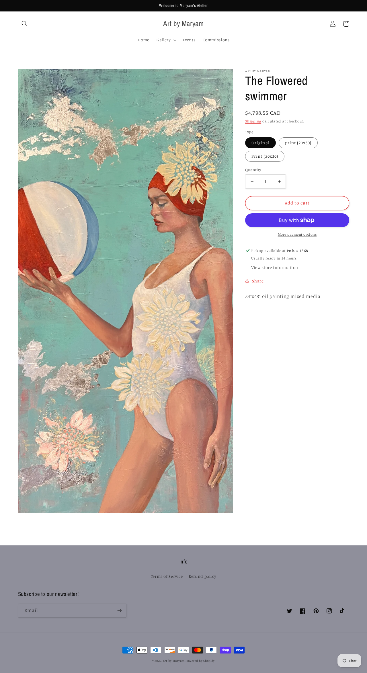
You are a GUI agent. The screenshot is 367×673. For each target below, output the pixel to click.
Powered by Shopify (200, 660)
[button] (24, 23)
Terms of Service (167, 576)
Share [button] (257, 280)
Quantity (253, 169)
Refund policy (202, 576)
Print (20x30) (264, 156)
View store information (274, 267)
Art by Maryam (174, 660)
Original (260, 142)
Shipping (253, 121)
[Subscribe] (119, 611)
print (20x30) (298, 142)
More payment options (297, 234)
